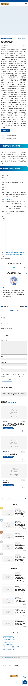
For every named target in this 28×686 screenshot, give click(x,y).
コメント (4, 340)
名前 (3, 356)
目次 (5, 130)
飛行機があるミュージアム (9, 649)
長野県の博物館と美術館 (6, 38)
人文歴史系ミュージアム (8, 642)
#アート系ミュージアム (21, 38)
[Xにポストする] (3, 267)
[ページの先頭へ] (25, 682)
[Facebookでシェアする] (8, 267)
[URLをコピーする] (24, 267)
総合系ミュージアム (8, 646)
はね (4, 288)
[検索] (25, 498)
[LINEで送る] (19, 267)
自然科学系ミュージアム (19, 646)
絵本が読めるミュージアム (9, 644)
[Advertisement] (14, 21)
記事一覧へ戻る (14, 310)
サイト (2, 368)
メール (3, 362)
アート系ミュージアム (8, 637)
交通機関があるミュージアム (9, 639)
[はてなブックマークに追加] (13, 267)
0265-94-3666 (9, 199)
